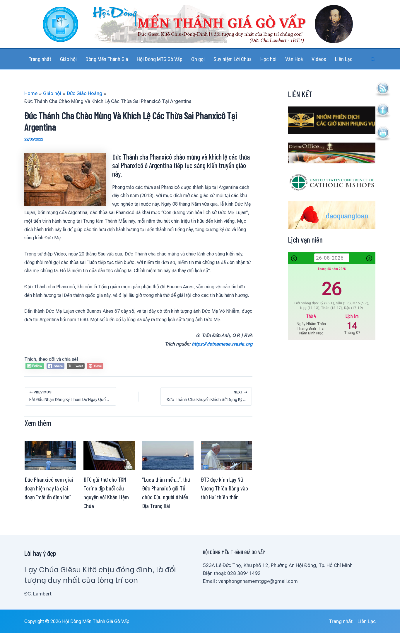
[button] (373, 59)
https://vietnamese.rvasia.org (222, 344)
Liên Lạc (367, 621)
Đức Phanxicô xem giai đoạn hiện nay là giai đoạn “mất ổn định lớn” (49, 488)
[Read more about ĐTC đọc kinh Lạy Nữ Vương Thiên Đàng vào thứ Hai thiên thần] (226, 455)
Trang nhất (341, 621)
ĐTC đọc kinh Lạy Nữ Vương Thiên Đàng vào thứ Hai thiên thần (224, 488)
